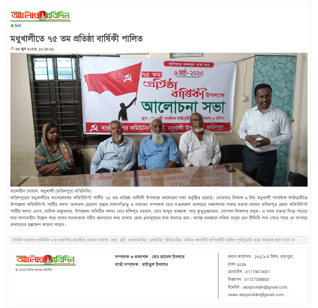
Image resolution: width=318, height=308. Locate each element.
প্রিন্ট (17, 26)
